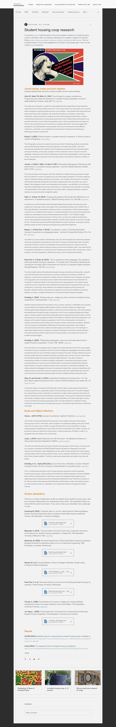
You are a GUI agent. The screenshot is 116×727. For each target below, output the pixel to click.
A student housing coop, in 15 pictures (58, 689)
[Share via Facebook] (25, 659)
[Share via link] (39, 659)
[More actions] (90, 24)
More (84, 12)
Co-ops (27, 653)
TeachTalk (35, 12)
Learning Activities (58, 12)
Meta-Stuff (45, 12)
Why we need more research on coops (86, 689)
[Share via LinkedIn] (34, 659)
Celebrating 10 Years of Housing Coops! (26, 689)
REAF (26, 12)
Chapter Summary (73, 12)
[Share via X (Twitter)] (30, 659)
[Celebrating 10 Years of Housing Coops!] (28, 677)
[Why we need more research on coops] (87, 677)
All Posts (18, 12)
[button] (98, 12)
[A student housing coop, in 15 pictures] (58, 677)
